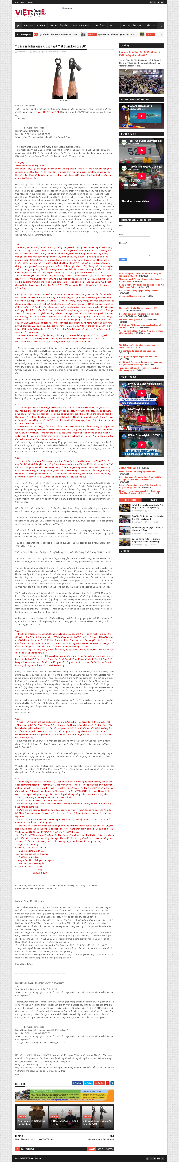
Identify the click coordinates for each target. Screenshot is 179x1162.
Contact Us (31, 2)
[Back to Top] (162, 1158)
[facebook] (154, 2)
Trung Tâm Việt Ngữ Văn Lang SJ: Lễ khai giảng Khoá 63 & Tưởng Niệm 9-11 (148, 517)
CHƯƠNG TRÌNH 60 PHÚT (129, 468)
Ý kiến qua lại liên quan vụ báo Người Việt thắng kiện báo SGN (97, 1122)
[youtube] (151, 2)
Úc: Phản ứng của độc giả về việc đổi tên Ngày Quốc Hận (64, 1122)
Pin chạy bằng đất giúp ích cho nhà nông (137, 350)
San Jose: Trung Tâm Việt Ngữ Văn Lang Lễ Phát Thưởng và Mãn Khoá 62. (139, 53)
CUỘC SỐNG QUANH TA (82, 25)
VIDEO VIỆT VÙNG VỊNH (132, 25)
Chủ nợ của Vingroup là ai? (130, 296)
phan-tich (61, 34)
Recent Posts (130, 500)
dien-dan (52, 51)
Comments (153, 500)
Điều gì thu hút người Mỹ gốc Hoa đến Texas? (138, 356)
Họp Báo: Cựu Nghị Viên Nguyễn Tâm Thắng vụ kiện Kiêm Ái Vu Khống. (147, 529)
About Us (23, 2)
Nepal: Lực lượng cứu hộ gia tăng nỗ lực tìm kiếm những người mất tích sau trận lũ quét (140, 478)
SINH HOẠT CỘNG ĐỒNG (59, 25)
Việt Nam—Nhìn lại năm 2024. (132, 319)
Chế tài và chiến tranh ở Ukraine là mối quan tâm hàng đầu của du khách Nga (140, 363)
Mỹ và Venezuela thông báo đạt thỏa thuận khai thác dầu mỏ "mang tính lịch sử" (139, 492)
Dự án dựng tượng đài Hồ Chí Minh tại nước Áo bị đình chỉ (31, 1122)
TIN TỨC (40, 25)
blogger (92, 1149)
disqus (100, 1149)
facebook (109, 1149)
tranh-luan (61, 51)
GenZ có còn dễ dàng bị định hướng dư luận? (138, 290)
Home (16, 2)
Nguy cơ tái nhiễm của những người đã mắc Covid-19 (85, 34)
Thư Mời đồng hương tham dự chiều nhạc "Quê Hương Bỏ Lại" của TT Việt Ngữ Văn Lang (147, 506)
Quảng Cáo (150, 25)
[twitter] (158, 2)
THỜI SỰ (27, 25)
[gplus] (162, 2)
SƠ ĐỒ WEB (100, 25)
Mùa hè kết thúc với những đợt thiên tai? (137, 471)
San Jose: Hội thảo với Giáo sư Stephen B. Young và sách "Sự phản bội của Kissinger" (146, 540)
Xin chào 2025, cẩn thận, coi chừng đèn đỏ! (138, 307)
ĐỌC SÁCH (114, 25)
